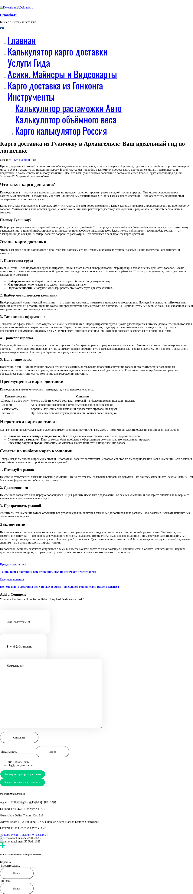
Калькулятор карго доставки (22, 774)
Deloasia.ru (9, 15)
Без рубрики (22, 159)
